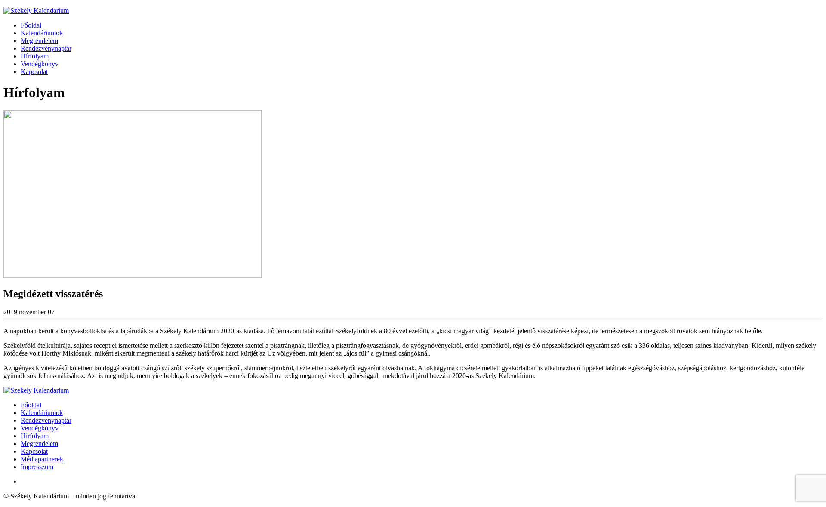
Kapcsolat (34, 71)
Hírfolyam (35, 56)
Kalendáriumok (42, 33)
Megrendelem (39, 40)
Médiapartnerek (42, 459)
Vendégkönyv (40, 64)
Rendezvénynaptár (46, 48)
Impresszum (37, 466)
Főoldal (31, 25)
